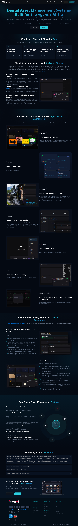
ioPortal (57, 509)
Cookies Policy (66, 524)
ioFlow (7, 88)
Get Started (71, 1)
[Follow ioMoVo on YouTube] (12, 507)
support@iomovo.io (23, 509)
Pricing (55, 1)
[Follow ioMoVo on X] (19, 507)
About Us (35, 503)
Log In (66, 1)
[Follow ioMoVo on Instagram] (14, 507)
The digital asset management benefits (16, 323)
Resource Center (48, 508)
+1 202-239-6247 (13, 509)
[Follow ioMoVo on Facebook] (17, 507)
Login (34, 512)
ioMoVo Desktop (59, 513)
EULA (63, 524)
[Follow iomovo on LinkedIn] (10, 507)
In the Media (47, 504)
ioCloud (57, 504)
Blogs (45, 503)
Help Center (35, 513)
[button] (16, 2)
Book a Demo (49, 1)
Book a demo (36, 508)
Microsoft (46, 515)
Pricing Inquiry (36, 510)
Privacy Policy (55, 524)
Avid (45, 513)
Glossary (46, 506)
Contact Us (35, 504)
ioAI (56, 508)
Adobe (45, 512)
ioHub (57, 506)
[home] (6, 2)
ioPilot (28, 279)
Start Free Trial (34, 27)
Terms (60, 524)
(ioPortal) (44, 71)
